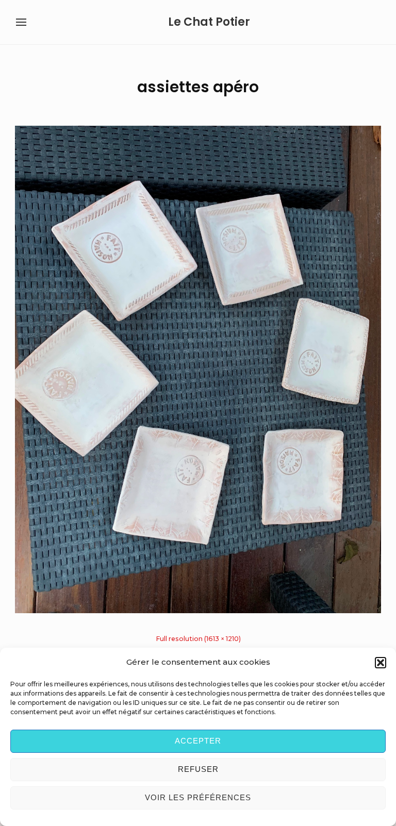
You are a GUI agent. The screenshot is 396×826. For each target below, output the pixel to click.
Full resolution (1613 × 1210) (198, 639)
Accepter (198, 740)
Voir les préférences (198, 797)
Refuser (198, 769)
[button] (380, 663)
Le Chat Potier (209, 22)
